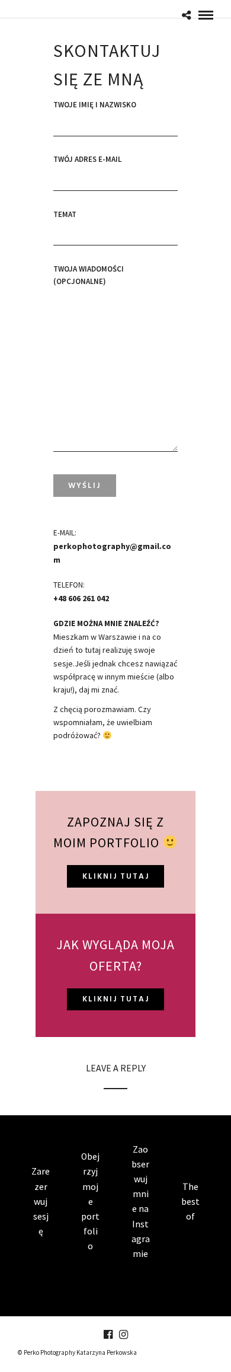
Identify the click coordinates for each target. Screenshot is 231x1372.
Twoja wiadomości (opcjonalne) (88, 275)
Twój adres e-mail (87, 159)
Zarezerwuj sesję (40, 1201)
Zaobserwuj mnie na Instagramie (140, 1201)
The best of (190, 1201)
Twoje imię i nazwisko (94, 105)
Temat (64, 214)
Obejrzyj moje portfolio (90, 1201)
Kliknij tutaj (115, 876)
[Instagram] (123, 1335)
